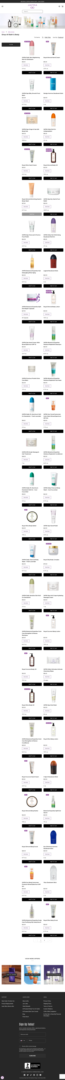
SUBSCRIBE (32, 1056)
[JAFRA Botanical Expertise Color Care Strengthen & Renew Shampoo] (32, 622)
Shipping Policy (47, 1003)
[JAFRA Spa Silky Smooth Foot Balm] (32, 84)
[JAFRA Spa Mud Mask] (53, 695)
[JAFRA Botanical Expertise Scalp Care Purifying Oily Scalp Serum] (32, 911)
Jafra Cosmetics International (32, 1071)
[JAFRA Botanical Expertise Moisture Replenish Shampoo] (53, 333)
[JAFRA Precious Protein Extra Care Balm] (32, 369)
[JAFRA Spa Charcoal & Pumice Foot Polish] (32, 225)
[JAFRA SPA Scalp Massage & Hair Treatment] (32, 443)
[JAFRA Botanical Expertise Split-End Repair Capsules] (32, 297)
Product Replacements (7, 1003)
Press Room (26, 1016)
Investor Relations (48, 1008)
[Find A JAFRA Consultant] (58, 6)
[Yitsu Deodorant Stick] (53, 873)
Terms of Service (48, 1006)
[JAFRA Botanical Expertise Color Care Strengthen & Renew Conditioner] (32, 729)
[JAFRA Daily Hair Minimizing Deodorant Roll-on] (53, 225)
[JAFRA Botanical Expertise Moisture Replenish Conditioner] (53, 443)
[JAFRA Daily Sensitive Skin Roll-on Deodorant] (32, 586)
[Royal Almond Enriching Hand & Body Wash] (32, 190)
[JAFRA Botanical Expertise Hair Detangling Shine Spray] (32, 261)
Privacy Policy (47, 1001)
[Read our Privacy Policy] (45, 1049)
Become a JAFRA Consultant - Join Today (32, 1)
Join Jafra (25, 1003)
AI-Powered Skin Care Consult (30, 1011)
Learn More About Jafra (8, 1006)
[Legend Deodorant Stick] (53, 261)
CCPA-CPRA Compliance (50, 1011)
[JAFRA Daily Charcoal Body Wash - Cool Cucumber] (53, 478)
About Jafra (26, 1001)
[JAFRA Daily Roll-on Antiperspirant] (53, 120)
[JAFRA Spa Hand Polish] (53, 516)
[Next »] (50, 940)
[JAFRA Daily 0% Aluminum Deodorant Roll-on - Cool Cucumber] (32, 478)
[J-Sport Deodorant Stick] (53, 767)
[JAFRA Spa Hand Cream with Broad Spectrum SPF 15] (32, 333)
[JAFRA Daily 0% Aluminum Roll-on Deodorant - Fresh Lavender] (32, 405)
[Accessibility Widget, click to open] (2, 1077)
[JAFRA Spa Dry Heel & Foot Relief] (53, 190)
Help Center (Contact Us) (8, 1001)
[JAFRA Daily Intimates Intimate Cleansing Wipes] (53, 660)
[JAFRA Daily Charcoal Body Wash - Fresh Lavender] (32, 550)
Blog (24, 1014)
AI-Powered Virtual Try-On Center (31, 1008)
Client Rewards (26, 1006)
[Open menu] (3, 6)
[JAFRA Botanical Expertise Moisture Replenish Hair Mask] (53, 369)
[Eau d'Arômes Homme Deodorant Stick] (53, 837)
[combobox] (31, 11)
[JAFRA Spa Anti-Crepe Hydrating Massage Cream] (53, 586)
